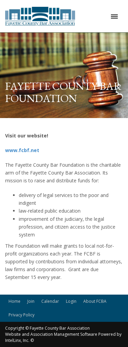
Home (14, 301)
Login (71, 301)
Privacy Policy (21, 315)
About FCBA (94, 301)
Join (30, 301)
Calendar (50, 301)
